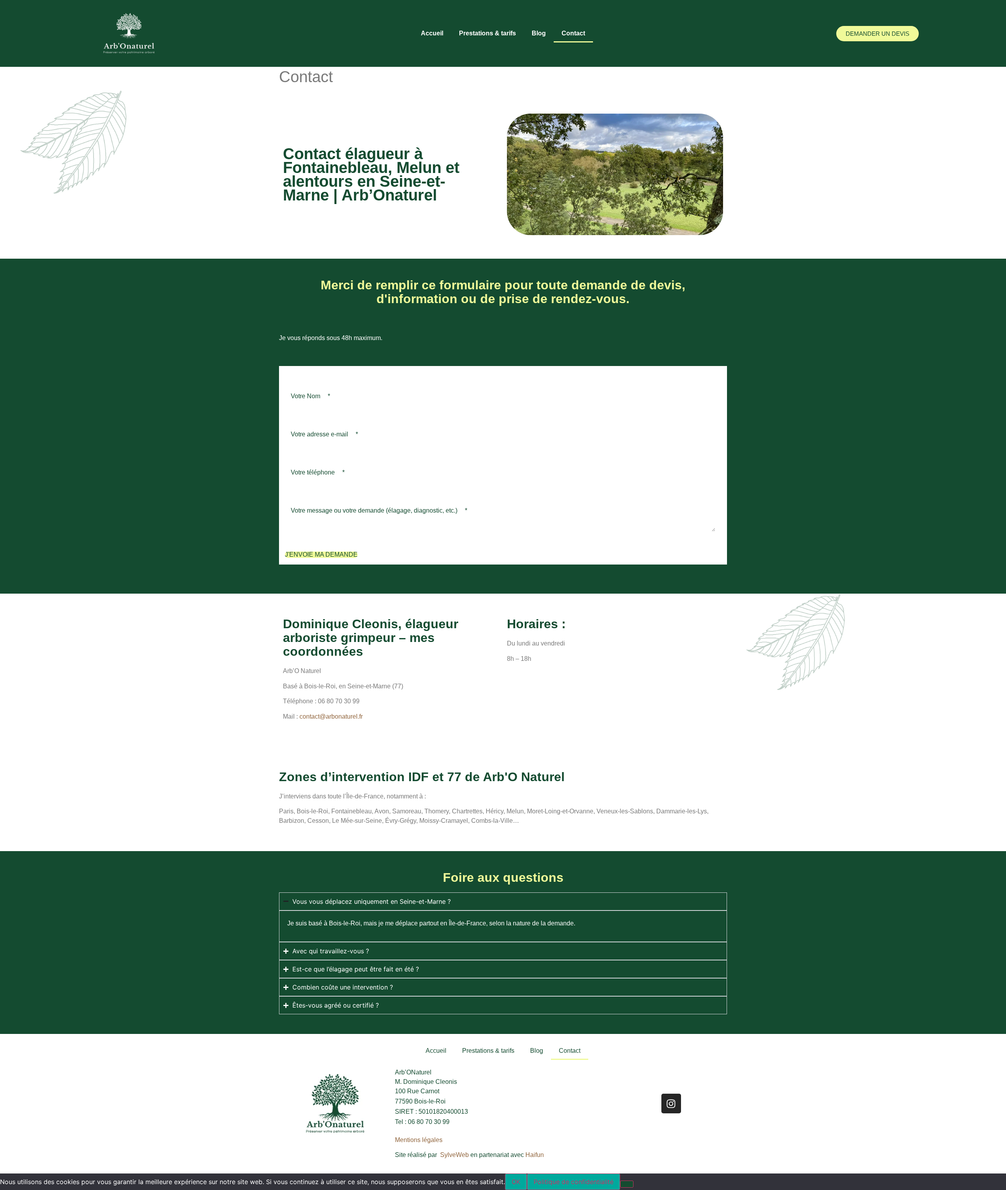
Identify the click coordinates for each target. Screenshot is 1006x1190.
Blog (539, 33)
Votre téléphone (318, 472)
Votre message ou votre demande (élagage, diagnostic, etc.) (379, 510)
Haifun (534, 1154)
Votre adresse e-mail (324, 434)
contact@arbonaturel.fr (331, 716)
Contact (573, 33)
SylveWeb (455, 1154)
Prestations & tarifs (487, 33)
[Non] (626, 1184)
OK (516, 1182)
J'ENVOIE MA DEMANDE (321, 555)
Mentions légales (418, 1140)
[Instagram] (671, 1103)
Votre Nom (310, 396)
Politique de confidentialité (573, 1182)
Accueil (432, 33)
